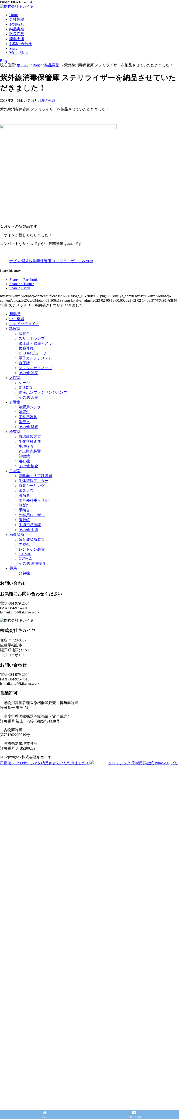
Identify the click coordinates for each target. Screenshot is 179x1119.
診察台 (24, 334)
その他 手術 (28, 530)
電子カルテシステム (35, 358)
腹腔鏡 (24, 520)
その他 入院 (28, 397)
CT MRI (25, 554)
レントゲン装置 (32, 549)
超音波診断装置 (32, 540)
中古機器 (16, 319)
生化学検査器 (30, 441)
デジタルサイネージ (35, 368)
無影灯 (24, 505)
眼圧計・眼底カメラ (35, 343)
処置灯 (24, 412)
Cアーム (25, 558)
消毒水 (24, 422)
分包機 (24, 573)
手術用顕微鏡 (30, 525)
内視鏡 (24, 544)
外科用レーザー (32, 515)
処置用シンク (30, 407)
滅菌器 (24, 495)
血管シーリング (32, 486)
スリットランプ (32, 338)
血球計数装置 (30, 437)
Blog (3, 61)
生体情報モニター (33, 481)
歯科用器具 (28, 417)
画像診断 (16, 535)
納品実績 (47, 101)
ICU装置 (26, 388)
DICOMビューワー (34, 353)
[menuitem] (94, 15)
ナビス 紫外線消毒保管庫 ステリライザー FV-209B (51, 261)
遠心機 (24, 461)
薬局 (13, 568)
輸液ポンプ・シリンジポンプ (43, 392)
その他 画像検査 (32, 563)
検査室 (15, 432)
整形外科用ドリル (33, 500)
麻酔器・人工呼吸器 (35, 476)
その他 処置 (28, 427)
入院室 (15, 378)
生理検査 (26, 446)
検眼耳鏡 (26, 348)
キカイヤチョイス (24, 324)
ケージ (24, 383)
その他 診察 (28, 373)
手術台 (24, 510)
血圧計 (24, 363)
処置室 (15, 402)
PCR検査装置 (30, 451)
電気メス (26, 490)
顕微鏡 (24, 456)
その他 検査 (28, 466)
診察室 (15, 329)
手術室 (15, 471)
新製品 (15, 314)
